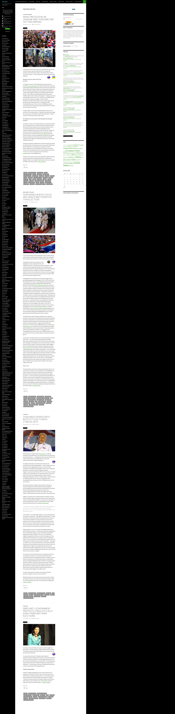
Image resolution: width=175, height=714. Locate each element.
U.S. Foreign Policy (78, 1)
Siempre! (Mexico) (5, 415)
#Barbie (67, 102)
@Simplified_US (68, 55)
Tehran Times (4, 436)
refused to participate (40, 285)
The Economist (5, 455)
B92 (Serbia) (4, 79)
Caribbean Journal (5, 107)
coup (46, 172)
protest (26, 179)
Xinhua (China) (4, 509)
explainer (25, 153)
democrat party (27, 174)
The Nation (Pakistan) (6, 468)
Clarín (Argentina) (5, 123)
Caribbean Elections (5, 106)
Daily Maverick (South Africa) (7, 140)
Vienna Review (4, 495)
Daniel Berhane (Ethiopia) (6, 151)
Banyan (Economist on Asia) (7, 86)
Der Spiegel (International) (7, 159)
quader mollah (42, 401)
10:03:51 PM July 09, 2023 (68, 118)
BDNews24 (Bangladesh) (6, 91)
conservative (68, 148)
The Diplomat (4, 452)
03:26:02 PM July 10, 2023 (68, 59)
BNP (51, 398)
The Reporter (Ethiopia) (6, 469)
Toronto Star (4, 483)
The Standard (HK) (5, 471)
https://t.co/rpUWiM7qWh (69, 81)
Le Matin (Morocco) (5, 319)
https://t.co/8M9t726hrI (71, 65)
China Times (4, 117)
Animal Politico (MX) (6, 68)
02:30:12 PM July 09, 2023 (68, 132)
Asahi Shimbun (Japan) (6, 73)
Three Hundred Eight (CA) (7, 474)
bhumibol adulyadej (42, 693)
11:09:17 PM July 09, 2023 (68, 103)
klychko (47, 175)
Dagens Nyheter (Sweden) (7, 135)
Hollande (78, 153)
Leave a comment (37, 24)
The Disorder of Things (6, 453)
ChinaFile (4, 119)
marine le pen (65, 157)
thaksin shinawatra (39, 180)
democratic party (77, 148)
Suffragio (4, 1)
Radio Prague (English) (6, 394)
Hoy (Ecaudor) (4, 251)
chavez (66, 146)
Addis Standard (5, 41)
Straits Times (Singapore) (6, 423)
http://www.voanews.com (6, 252)
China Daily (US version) (6, 115)
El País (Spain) (4, 188)
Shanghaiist (4, 412)
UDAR (37, 182)
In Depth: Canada (53, 1)
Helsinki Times (5, 244)
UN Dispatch (4, 490)
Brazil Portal (4, 96)
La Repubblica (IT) (5, 309)
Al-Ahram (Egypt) (5, 49)
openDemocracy (5, 371)
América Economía (5, 56)
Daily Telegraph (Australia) (7, 148)
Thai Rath (3, 439)
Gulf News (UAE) (5, 241)
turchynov (48, 180)
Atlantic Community (5, 78)
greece (73, 153)
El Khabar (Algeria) (5, 182)
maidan (52, 175)
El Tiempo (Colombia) (6, 192)
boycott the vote (44, 503)
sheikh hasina (27, 403)
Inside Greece (4, 265)
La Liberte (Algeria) (5, 301)
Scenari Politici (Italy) (6, 407)
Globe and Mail (4, 234)
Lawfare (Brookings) (5, 316)
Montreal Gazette (5, 339)
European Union (27, 175)
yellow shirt (37, 596)
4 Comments (36, 618)
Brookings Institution (6, 98)
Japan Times (4, 279)
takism (49, 179)
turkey (25, 182)
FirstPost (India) (5, 209)
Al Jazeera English (5, 48)
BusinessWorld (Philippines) (7, 101)
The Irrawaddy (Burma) (6, 463)
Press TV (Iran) (4, 390)
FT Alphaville (4, 226)
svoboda (39, 179)
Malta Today (4, 331)
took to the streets (32, 86)
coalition (71, 146)
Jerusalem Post (5, 283)
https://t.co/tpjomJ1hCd (78, 96)
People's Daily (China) (6, 380)
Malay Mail (4, 329)
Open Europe (4, 369)
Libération (4, 323)
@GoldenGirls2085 (69, 101)
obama (78, 157)
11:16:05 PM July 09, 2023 (68, 97)
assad (64, 145)
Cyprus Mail (4, 133)
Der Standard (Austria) (6, 161)
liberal (77, 154)
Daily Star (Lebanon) (5, 146)
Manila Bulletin (5, 332)
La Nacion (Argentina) (6, 304)
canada (81, 145)
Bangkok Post (4, 84)
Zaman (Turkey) (5, 515)
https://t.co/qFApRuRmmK (69, 117)
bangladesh (40, 172)
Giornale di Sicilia (5, 231)
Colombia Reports (5, 125)
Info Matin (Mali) (5, 262)
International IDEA (5, 267)
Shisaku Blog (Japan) (5, 413)
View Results (7, 31)
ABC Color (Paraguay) (6, 40)
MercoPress (4, 334)
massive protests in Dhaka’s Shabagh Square (40, 308)
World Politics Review (6, 506)
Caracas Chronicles (5, 104)
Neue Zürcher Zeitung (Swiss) (7, 345)
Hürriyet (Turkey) (5, 256)
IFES (3, 259)
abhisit (25, 172)
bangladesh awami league (29, 398)
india (82, 153)
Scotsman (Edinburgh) (6, 409)
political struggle (42, 133)
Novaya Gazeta (5, 360)
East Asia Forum (5, 174)
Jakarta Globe (4, 274)
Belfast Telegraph (5, 93)
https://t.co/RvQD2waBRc (69, 90)
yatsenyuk (26, 184)
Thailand (25, 14)
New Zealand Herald (6, 353)
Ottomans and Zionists (6, 375)
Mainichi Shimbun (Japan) (6, 327)
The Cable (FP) (4, 447)
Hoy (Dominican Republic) (6, 249)
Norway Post (4, 358)
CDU (64, 146)
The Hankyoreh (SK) (5, 457)
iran (64, 154)
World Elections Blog (6, 504)
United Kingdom (68, 163)
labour (74, 155)
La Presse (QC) (5, 308)
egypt (34, 174)
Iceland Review (5, 257)
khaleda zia (48, 399)
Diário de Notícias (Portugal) (7, 162)
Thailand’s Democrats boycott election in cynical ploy (36, 419)
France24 (4, 217)
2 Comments (36, 424)
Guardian (3, 237)
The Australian (4, 444)
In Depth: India (61, 1)
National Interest (5, 344)
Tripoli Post (4, 484)
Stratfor (3, 425)
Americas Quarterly (5, 58)
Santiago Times (5, 405)
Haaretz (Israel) (5, 242)
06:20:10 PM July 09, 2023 (68, 126)
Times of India (4, 476)
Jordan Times (4, 286)
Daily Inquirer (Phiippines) (6, 138)
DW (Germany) (5, 170)
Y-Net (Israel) (4, 511)
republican (68, 159)
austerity (66, 145)
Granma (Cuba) (5, 236)
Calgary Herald (4, 103)
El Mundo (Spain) (5, 184)
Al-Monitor (4, 51)
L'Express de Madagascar (6, 300)
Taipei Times (4, 434)
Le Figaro (3, 318)
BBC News (4, 89)
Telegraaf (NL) (4, 437)
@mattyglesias (66, 87)
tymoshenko (31, 182)
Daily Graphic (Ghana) (6, 136)
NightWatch (4, 355)
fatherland (35, 175)
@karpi (66, 63)
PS (82, 157)
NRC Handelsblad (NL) (6, 361)
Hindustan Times (5, 246)
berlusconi (71, 145)
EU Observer (4, 200)
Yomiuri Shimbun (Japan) (6, 514)
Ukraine (30, 14)
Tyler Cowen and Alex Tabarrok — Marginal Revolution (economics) (6, 487)
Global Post (4, 232)
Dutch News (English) (6, 169)
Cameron (76, 145)
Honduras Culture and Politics (7, 247)
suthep (33, 403)
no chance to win (29, 347)
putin (64, 159)
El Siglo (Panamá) (5, 190)
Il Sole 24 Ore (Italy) (5, 260)
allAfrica (3, 54)
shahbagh (49, 401)
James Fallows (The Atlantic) (7, 277)
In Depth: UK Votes (69, 1)
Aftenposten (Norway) (6, 46)
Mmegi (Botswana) (5, 336)
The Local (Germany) (6, 464)
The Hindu (4, 458)
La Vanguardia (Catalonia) (6, 313)
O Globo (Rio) (4, 364)
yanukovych (48, 182)
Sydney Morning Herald (6, 432)
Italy (68, 154)
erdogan (39, 174)
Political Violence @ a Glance (7, 385)
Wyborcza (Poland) (5, 507)
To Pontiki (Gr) (4, 481)
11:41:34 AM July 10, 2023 (68, 82)
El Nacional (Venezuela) (6, 185)
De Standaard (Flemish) (6, 157)
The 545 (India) (5, 441)
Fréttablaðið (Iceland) (6, 225)
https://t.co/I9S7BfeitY (79, 73)
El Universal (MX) (5, 193)
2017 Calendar (31, 1)
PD (81, 157)
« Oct (64, 187)
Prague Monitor (5, 388)
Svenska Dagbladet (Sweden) (7, 431)
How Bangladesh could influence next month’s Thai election (37, 197)
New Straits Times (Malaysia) (7, 350)
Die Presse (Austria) (5, 164)
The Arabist (4, 442)
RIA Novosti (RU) (5, 402)
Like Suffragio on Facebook (70, 193)
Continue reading (42, 161)
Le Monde (4, 321)
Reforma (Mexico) (5, 397)
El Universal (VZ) (5, 195)
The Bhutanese (5, 446)
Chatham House (5, 114)
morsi (25, 177)
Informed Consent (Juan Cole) (7, 264)
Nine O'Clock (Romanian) (6, 356)
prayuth (51, 177)
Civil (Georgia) (4, 122)
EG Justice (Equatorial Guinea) (7, 175)
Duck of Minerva (5, 167)
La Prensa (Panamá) (5, 306)
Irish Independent (5, 269)
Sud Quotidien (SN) (5, 426)
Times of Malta (4, 478)
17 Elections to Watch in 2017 (21, 1)
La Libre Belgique (5, 303)
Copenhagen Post (5, 127)
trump (76, 160)
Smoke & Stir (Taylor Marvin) (7, 417)
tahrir (44, 179)
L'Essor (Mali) (4, 298)
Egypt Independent (5, 177)
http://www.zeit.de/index (6, 254)
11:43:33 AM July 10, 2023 (68, 74)
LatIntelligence (4, 314)
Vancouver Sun (5, 492)
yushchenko (49, 184)
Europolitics (4, 203)
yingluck (32, 184)
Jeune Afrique (4, 285)
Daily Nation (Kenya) (5, 143)
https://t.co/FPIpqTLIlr (68, 58)
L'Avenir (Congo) (5, 296)
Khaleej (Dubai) (5, 290)
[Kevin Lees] (66, 54)
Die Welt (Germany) (5, 165)
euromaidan (46, 174)
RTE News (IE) (4, 404)
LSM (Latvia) (4, 326)
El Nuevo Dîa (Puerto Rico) (7, 187)
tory (74, 160)
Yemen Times (4, 512)
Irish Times (4, 270)
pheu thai (45, 177)
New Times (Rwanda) (6, 351)
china (69, 146)
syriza (71, 160)
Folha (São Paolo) (5, 211)
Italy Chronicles (5, 272)
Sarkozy (76, 159)
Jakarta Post (4, 275)
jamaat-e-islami (40, 399)
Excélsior (3, 205)
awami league (40, 396)
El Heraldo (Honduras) (6, 180)
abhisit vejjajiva (32, 172)
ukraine (42, 182)
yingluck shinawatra (40, 184)
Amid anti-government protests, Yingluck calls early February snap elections (38, 612)
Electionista (4, 197)
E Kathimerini (4, 172)
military (26, 401)
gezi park (41, 175)
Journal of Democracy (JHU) (7, 288)
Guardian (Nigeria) (5, 239)
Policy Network (5, 383)
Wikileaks (4, 499)
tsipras (78, 160)
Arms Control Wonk (5, 71)
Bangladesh (26, 192)
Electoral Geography (6, 198)
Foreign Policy (4, 213)
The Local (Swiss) (5, 466)
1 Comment (35, 202)
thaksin (31, 180)
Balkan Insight (4, 83)
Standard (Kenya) (5, 421)
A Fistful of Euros (5, 38)
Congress (75, 146)
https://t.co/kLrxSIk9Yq (79, 102)
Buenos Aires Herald (6, 99)
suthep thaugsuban (40, 403)
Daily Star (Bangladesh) (6, 144)
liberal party (81, 154)
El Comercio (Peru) (5, 179)
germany (70, 153)
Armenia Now (4, 70)
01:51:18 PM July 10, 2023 (68, 66)
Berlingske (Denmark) (6, 94)
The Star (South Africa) (6, 473)
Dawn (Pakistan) (5, 156)
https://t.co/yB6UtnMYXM (69, 131)
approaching (43, 453)
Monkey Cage (4, 337)
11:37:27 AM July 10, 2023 (68, 91)
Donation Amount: (67, 17)
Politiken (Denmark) (5, 386)
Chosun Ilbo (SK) (5, 120)
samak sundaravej (28, 696)
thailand (26, 180)
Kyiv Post (3, 295)
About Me (38, 1)
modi (74, 157)
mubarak (30, 177)
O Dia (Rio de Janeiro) (6, 363)
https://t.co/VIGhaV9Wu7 (69, 108)
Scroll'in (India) (4, 410)
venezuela (71, 165)
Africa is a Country (5, 43)
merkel (70, 157)
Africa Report (4, 45)
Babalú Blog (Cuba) (5, 81)
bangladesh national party (43, 398)
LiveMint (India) (5, 324)
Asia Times (4, 75)
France (65, 153)
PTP (30, 179)
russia (34, 179)
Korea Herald (4, 291)
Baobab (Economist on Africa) (7, 88)
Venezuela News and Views (7, 493)
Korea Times (4, 293)
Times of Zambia (5, 479)
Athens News (4, 76)
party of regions (37, 177)
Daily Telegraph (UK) (5, 149)
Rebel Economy (5, 396)
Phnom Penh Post (5, 381)
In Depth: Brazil (45, 1)
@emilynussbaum (68, 122)
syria (69, 160)
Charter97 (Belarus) (5, 112)
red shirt (26, 594)
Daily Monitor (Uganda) (6, 141)
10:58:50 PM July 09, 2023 (68, 110)
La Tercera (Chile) (5, 311)
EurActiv (3, 202)
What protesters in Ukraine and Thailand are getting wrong (38, 19)
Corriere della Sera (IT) (6, 128)
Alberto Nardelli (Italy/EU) (6, 53)
